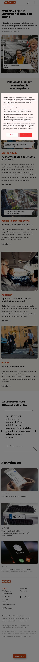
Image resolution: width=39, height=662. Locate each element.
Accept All (25, 134)
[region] (19, 116)
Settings (12, 134)
